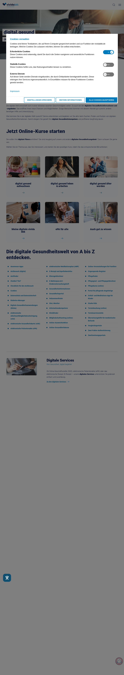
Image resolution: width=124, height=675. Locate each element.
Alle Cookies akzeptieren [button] (101, 100)
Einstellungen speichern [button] (39, 100)
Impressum (14, 91)
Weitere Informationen (70, 100)
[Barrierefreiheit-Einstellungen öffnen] (7, 578)
